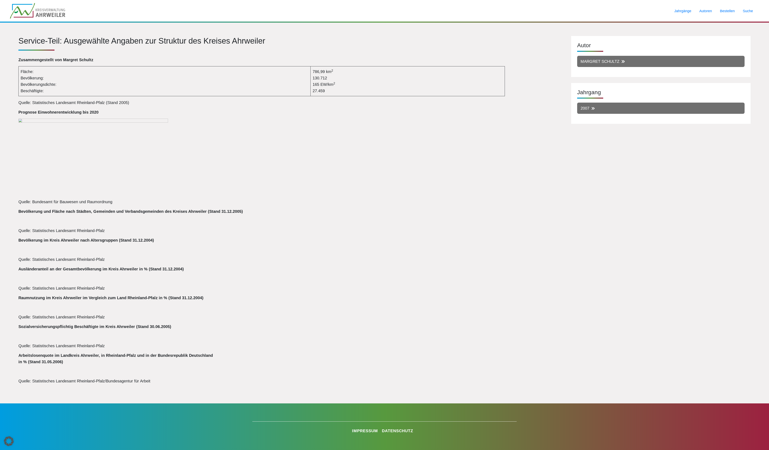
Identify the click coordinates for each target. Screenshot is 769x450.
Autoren (705, 11)
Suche (748, 11)
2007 (585, 108)
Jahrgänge (682, 11)
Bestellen (727, 11)
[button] (9, 441)
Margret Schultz (600, 61)
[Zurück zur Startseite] (37, 10)
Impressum (365, 431)
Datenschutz (397, 431)
